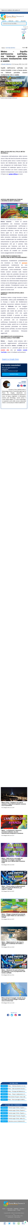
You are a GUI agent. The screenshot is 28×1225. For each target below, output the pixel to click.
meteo (4, 21)
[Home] (12, 19)
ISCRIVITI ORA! (14, 374)
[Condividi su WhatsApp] (18, 1223)
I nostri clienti (9, 1208)
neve (17, 21)
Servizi (3, 1208)
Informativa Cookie (12, 1210)
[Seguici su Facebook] (8, 1015)
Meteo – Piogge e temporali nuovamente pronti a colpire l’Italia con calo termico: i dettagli (13, 916)
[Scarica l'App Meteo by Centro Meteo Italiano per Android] (23, 35)
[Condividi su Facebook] (4, 1223)
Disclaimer (22, 1208)
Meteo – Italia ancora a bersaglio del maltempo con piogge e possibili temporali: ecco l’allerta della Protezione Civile (13, 860)
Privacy (18, 1210)
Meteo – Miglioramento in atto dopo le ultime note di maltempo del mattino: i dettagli (13, 943)
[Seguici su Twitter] (12, 1015)
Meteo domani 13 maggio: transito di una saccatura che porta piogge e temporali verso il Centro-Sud (14, 999)
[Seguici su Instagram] (15, 1015)
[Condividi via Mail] (23, 1223)
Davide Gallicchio (6, 64)
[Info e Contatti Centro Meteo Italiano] (19, 1015)
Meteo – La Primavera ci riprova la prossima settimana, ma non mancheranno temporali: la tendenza (12, 832)
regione (23, 21)
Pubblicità (16, 1208)
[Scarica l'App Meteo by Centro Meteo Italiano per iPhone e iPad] (23, 38)
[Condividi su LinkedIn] (14, 1223)
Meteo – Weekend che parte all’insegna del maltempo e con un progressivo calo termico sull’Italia (13, 971)
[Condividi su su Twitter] (9, 1223)
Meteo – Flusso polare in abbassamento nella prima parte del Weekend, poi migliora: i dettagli (13, 888)
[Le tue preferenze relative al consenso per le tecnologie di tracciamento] (25, 1222)
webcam (11, 21)
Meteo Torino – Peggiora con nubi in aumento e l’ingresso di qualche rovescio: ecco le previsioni (14, 804)
